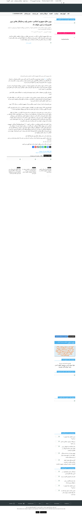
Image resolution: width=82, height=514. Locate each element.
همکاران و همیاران (18, 0)
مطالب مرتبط (47, 155)
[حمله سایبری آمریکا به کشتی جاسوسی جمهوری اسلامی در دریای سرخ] (44, 163)
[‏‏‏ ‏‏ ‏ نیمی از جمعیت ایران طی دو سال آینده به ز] (59, 130)
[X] (62, 3)
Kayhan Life (18, 13)
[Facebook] (74, 3)
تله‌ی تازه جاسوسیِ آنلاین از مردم (68, 476)
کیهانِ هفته (63, 13)
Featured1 (18, 167)
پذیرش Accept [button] (43, 512)
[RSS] (68, 3)
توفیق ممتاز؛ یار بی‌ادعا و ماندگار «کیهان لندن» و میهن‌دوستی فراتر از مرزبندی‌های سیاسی (68, 455)
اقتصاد (50, 13)
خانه (68, 13)
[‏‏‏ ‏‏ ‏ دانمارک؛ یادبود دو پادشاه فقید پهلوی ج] (59, 50)
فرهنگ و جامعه (43, 13)
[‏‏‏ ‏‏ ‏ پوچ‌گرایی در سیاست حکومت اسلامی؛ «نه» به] (59, 274)
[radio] (50, 142)
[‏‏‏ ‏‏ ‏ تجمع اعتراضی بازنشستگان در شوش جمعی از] (70, 229)
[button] (73, 13)
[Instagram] (72, 3)
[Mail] (70, 3)
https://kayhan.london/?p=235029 (43, 152)
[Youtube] (59, 3)
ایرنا (45, 79)
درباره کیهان (25, 0)
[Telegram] (64, 3)
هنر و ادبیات (35, 13)
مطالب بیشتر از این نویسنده (36, 155)
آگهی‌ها (8, 0)
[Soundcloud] (66, 3)
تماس (12, 0)
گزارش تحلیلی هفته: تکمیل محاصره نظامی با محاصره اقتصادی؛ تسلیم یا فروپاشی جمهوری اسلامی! (65, 462)
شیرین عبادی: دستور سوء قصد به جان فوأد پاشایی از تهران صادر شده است (68, 492)
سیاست (56, 13)
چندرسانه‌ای (27, 13)
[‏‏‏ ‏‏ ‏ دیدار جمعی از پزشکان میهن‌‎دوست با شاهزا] (70, 71)
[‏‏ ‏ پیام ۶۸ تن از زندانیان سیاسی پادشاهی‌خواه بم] (70, 156)
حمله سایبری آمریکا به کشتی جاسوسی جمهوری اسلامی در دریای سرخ (45, 171)
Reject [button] (37, 512)
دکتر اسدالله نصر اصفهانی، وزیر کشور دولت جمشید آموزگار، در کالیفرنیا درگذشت (68, 448)
